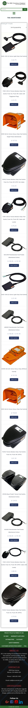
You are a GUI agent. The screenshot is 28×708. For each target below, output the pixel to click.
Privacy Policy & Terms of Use (14, 633)
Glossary (19, 639)
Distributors (10, 639)
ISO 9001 (6, 636)
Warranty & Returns (17, 636)
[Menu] (14, 13)
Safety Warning (14, 643)
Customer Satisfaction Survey (12, 646)
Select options (14, 265)
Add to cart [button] (14, 64)
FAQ (25, 646)
